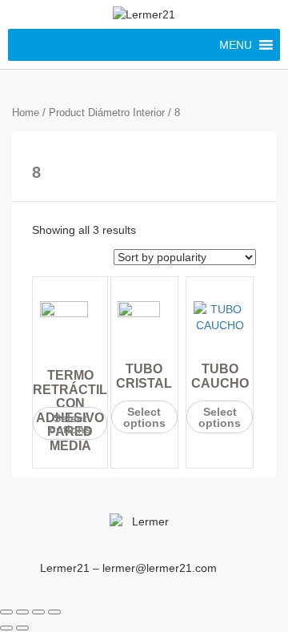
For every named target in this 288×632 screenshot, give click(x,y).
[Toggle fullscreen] (38, 612)
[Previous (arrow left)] (6, 628)
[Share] (22, 612)
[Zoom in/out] (54, 612)
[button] (235, 45)
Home (25, 113)
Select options (70, 424)
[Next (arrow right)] (22, 628)
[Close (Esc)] (6, 612)
